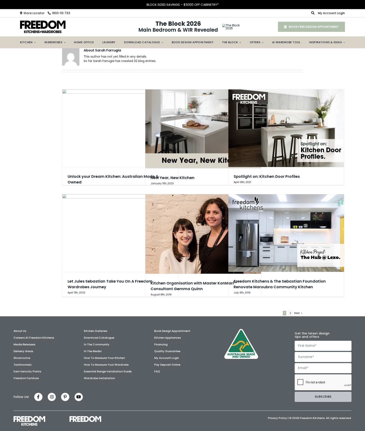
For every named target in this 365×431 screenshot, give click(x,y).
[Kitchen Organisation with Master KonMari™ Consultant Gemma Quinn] (203, 234)
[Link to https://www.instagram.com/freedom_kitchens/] (52, 397)
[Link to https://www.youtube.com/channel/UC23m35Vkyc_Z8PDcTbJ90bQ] (79, 397)
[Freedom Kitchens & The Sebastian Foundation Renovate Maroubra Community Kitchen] (286, 233)
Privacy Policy (277, 418)
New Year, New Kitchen (173, 177)
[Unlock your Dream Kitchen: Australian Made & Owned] (120, 128)
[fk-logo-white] (29, 417)
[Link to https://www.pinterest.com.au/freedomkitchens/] (65, 397)
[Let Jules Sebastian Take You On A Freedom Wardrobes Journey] (120, 233)
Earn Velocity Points (182, 4)
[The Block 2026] (231, 25)
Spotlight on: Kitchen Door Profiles (267, 176)
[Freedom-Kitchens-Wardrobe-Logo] (43, 22)
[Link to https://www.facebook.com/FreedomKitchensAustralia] (38, 397)
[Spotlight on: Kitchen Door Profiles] (286, 128)
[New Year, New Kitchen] (203, 128)
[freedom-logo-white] (85, 417)
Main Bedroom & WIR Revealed (178, 26)
